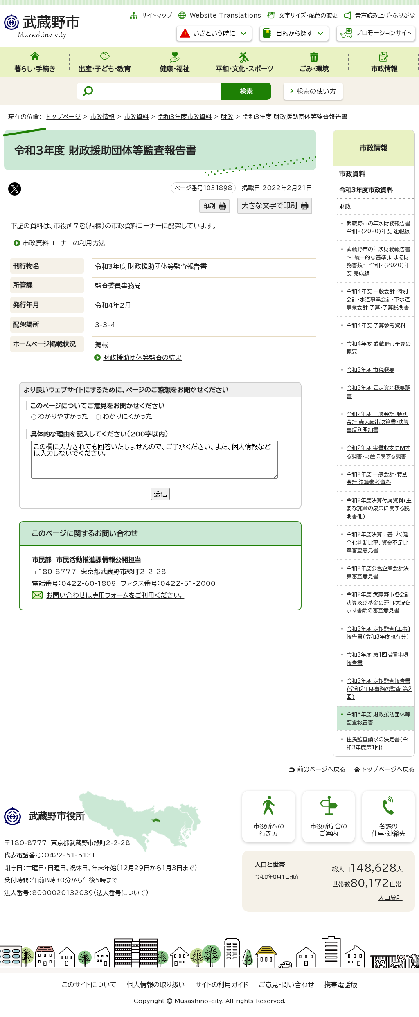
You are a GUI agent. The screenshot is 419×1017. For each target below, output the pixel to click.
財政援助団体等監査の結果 (142, 357)
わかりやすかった (63, 416)
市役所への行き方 (268, 830)
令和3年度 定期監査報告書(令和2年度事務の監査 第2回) (379, 689)
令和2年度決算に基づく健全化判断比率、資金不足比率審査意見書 (377, 542)
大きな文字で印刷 (269, 205)
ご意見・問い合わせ (286, 984)
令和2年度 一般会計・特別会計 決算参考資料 (377, 478)
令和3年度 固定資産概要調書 (378, 391)
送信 (160, 494)
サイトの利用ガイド (221, 984)
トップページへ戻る (388, 769)
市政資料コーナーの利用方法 (64, 243)
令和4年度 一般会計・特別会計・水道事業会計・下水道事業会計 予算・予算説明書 (378, 299)
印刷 (209, 206)
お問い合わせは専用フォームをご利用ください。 (115, 595)
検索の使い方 (316, 91)
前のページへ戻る (321, 769)
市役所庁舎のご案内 (328, 830)
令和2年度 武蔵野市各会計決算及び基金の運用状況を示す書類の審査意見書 (378, 602)
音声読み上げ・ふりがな (385, 15)
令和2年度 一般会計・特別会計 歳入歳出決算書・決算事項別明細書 (378, 422)
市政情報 (102, 117)
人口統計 (390, 898)
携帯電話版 (340, 984)
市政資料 (136, 117)
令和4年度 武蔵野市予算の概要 (379, 347)
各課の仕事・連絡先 (388, 830)
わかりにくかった (128, 416)
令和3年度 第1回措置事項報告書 (377, 658)
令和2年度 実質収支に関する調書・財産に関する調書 (378, 452)
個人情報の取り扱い (156, 984)
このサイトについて (89, 984)
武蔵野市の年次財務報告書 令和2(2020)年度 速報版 (378, 227)
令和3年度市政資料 (185, 117)
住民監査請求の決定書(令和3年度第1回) (377, 743)
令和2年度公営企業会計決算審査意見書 (378, 572)
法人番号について (121, 893)
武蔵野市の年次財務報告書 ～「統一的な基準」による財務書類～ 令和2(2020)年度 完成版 (378, 261)
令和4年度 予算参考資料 (376, 325)
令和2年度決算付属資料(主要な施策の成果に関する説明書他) (379, 508)
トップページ (63, 117)
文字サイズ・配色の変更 (308, 15)
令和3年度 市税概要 (370, 370)
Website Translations (225, 15)
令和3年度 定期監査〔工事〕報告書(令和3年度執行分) (378, 632)
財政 (227, 117)
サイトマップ (157, 15)
